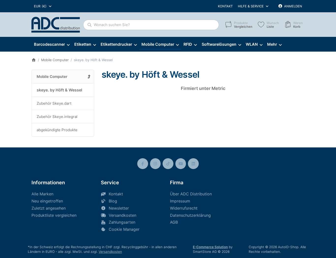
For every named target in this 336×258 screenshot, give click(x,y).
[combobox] (43, 6)
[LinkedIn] (193, 163)
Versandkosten (110, 252)
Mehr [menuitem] (272, 44)
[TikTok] (168, 163)
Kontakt (225, 6)
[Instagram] (155, 163)
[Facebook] (142, 163)
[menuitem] (51, 44)
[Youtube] (180, 163)
